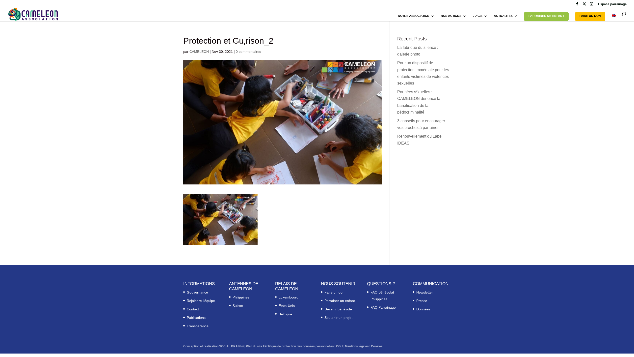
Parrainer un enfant (339, 301)
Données (423, 309)
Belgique (285, 314)
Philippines (241, 297)
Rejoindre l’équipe (201, 301)
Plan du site (254, 346)
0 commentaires (248, 52)
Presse (421, 301)
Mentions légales (357, 346)
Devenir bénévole (338, 309)
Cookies (377, 346)
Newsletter (424, 292)
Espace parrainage (612, 4)
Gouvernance (197, 292)
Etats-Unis (287, 306)
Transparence (198, 326)
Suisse (238, 306)
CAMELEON (199, 52)
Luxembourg (288, 297)
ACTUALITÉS (503, 16)
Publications (196, 318)
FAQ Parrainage (383, 307)
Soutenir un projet (338, 318)
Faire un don (334, 292)
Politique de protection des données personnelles (299, 346)
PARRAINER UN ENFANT (546, 16)
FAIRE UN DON (590, 16)
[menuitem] (614, 17)
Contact (193, 309)
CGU (339, 346)
